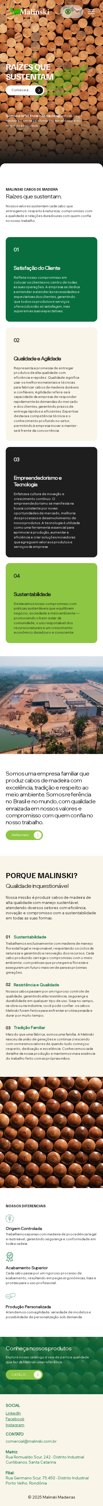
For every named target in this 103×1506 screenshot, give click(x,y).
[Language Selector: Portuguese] (71, 11)
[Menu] (91, 11)
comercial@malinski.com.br (31, 1441)
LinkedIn (13, 1413)
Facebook (15, 1419)
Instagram (15, 1425)
